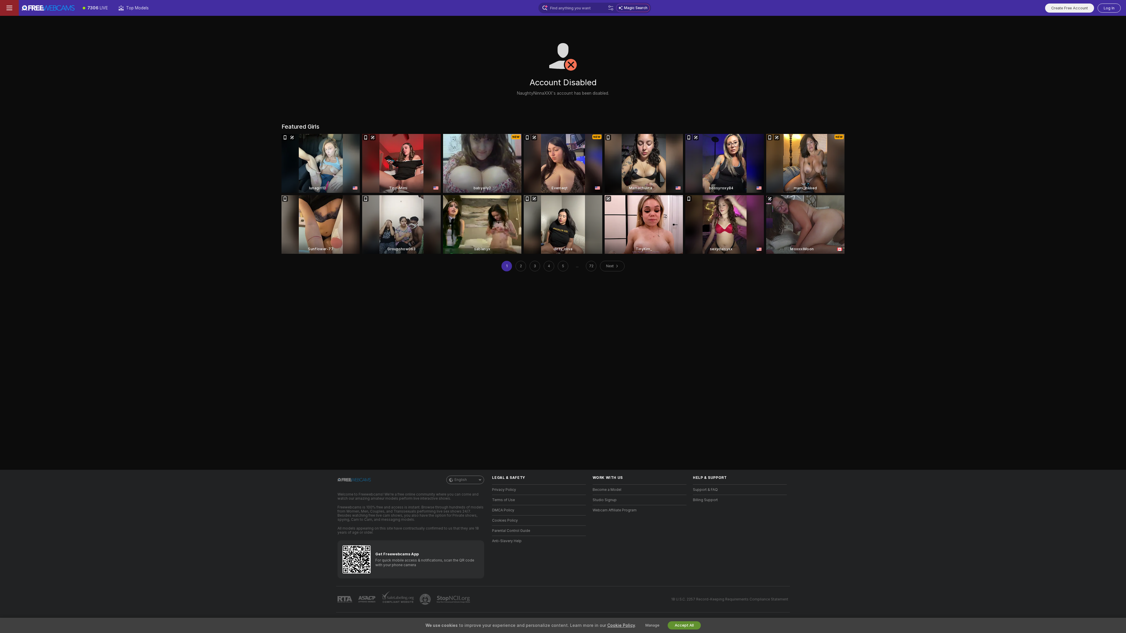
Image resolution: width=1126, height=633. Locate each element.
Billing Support (705, 500)
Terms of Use (503, 500)
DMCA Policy (503, 510)
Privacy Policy (504, 490)
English (461, 480)
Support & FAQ (705, 490)
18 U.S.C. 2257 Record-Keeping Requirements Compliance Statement (729, 599)
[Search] (611, 8)
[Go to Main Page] (48, 8)
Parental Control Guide (511, 531)
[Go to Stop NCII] (454, 599)
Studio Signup (605, 500)
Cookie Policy (621, 625)
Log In (1109, 8)
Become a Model (607, 490)
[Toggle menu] (9, 8)
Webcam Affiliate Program (615, 510)
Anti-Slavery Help (507, 541)
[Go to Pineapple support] (426, 599)
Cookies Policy (505, 520)
